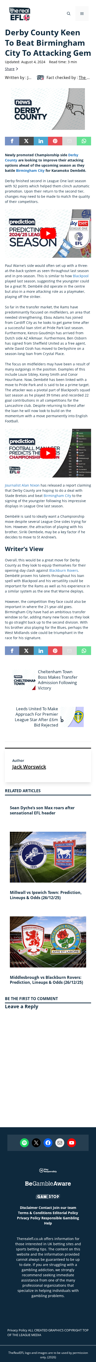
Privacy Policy (28, 1218)
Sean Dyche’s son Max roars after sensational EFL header (42, 810)
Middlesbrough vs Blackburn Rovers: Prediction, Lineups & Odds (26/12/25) (46, 980)
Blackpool (81, 276)
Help (48, 1223)
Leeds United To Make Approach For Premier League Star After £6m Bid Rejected (36, 717)
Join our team (64, 1207)
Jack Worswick (29, 766)
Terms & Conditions (35, 1212)
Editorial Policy (65, 1212)
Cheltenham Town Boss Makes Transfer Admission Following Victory (58, 680)
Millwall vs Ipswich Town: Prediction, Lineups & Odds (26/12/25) (46, 895)
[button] (68, 13)
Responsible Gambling (60, 1218)
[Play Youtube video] (48, 233)
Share (10, 68)
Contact (45, 1207)
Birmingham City (30, 170)
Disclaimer (29, 1207)
